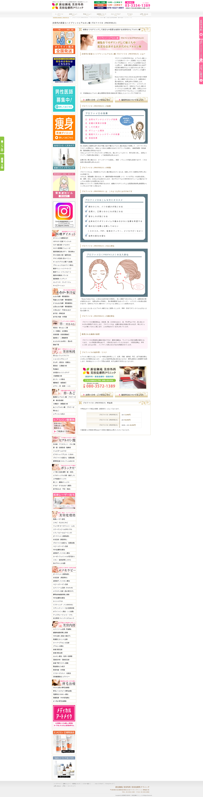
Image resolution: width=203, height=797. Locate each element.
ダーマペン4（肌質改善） (61, 536)
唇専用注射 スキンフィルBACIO (64, 461)
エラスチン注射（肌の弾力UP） (63, 591)
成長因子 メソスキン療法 (61, 553)
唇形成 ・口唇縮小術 (60, 366)
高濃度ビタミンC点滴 (60, 639)
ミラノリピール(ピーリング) (62, 533)
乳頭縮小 (56, 369)
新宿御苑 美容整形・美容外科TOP (61, 17)
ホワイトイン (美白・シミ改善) (63, 611)
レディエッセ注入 (59, 414)
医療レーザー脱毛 (59, 519)
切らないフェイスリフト (61, 355)
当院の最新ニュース (2, 161)
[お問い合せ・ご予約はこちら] (97, 101)
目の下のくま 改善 (59, 563)
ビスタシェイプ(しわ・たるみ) (63, 454)
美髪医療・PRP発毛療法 (61, 698)
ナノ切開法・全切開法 (60, 331)
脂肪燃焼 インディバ (60, 279)
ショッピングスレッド (60, 359)
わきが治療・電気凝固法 (61, 296)
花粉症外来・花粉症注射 (61, 660)
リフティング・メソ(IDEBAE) (63, 605)
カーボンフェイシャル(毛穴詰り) (64, 556)
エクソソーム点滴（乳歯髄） (62, 629)
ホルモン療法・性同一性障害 (62, 656)
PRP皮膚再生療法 (59, 550)
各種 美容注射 (57, 649)
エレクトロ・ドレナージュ (62, 282)
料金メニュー (87, 14)
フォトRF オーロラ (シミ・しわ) (64, 526)
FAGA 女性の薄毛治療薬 (61, 687)
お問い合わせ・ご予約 (59, 786)
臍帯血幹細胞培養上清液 (61, 594)
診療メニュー (73, 14)
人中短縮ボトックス (59, 479)
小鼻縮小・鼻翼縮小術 (60, 404)
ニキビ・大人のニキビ (60, 522)
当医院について (101, 14)
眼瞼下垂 (56, 344)
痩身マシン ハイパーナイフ (62, 268)
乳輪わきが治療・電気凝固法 (62, 300)
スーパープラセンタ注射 (61, 643)
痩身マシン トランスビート (62, 272)
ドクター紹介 (85, 783)
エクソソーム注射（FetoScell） (63, 588)
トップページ (59, 14)
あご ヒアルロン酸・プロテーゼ (63, 407)
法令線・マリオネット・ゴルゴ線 (64, 444)
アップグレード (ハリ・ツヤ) (62, 615)
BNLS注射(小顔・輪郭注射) (62, 255)
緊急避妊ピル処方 (59, 666)
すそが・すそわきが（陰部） (62, 485)
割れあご (56, 410)
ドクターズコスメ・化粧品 (62, 673)
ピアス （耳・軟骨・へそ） (62, 386)
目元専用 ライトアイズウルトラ (63, 618)
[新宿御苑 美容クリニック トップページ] (67, 4)
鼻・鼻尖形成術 (58, 400)
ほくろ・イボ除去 (59, 379)
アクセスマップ (109, 783)
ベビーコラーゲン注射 (60, 546)
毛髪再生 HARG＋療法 (60, 694)
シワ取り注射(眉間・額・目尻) (63, 472)
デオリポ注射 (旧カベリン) (62, 258)
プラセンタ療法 (58, 646)
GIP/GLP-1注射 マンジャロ (62, 241)
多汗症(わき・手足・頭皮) (61, 489)
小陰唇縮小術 (57, 376)
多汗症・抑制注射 (59, 313)
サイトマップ (71, 786)
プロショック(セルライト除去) (63, 265)
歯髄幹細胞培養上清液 (60, 632)
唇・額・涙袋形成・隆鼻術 (62, 447)
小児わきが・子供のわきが (62, 310)
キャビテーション (59, 285)
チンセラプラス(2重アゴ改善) (63, 262)
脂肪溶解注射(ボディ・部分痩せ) (64, 251)
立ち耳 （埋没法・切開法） (62, 362)
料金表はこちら (2, 143)
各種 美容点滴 (57, 653)
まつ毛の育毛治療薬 (59, 701)
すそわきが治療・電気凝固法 (62, 303)
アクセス (130, 14)
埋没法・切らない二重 (60, 328)
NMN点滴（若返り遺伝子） (62, 636)
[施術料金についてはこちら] (131, 101)
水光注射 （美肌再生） (60, 577)
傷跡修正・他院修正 (59, 383)
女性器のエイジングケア (61, 372)
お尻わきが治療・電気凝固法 (62, 306)
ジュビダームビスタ (59, 451)
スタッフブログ (116, 14)
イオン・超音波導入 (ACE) (62, 560)
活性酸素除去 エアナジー (61, 676)
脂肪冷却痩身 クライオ (60, 275)
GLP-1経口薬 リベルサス (61, 245)
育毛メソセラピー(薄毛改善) (62, 691)
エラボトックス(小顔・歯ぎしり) (64, 475)
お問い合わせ (144, 14)
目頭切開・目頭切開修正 (61, 334)
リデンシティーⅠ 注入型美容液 (63, 608)
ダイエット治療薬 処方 (60, 238)
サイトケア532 (58, 601)
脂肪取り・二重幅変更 (60, 338)
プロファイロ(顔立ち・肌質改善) (64, 458)
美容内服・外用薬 (59, 670)
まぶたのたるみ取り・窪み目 (62, 341)
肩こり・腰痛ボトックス (61, 482)
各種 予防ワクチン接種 (60, 663)
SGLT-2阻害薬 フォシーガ (61, 248)
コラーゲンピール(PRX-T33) (62, 529)
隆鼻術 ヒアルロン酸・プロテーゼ (64, 397)
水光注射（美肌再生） (60, 539)
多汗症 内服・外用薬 (60, 317)
